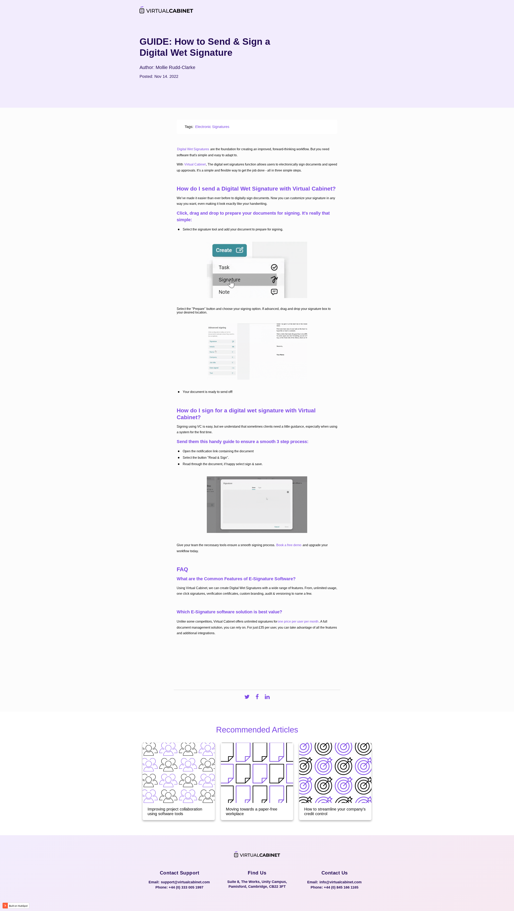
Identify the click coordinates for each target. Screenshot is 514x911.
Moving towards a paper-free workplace (251, 811)
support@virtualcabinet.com (185, 882)
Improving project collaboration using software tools (175, 811)
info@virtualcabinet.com (340, 882)
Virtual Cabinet (195, 164)
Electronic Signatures (212, 127)
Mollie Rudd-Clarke (175, 67)
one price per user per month (298, 621)
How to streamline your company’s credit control (335, 811)
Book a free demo (288, 545)
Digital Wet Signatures (193, 149)
